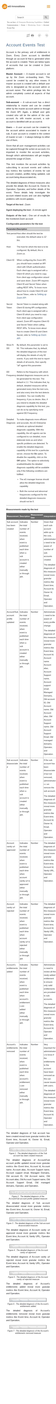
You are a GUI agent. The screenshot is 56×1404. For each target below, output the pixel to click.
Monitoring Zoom (34, 25)
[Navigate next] (46, 35)
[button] (46, 17)
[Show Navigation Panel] (48, 6)
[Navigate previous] (41, 35)
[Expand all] (28, 35)
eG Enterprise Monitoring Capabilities (29, 22)
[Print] (34, 35)
